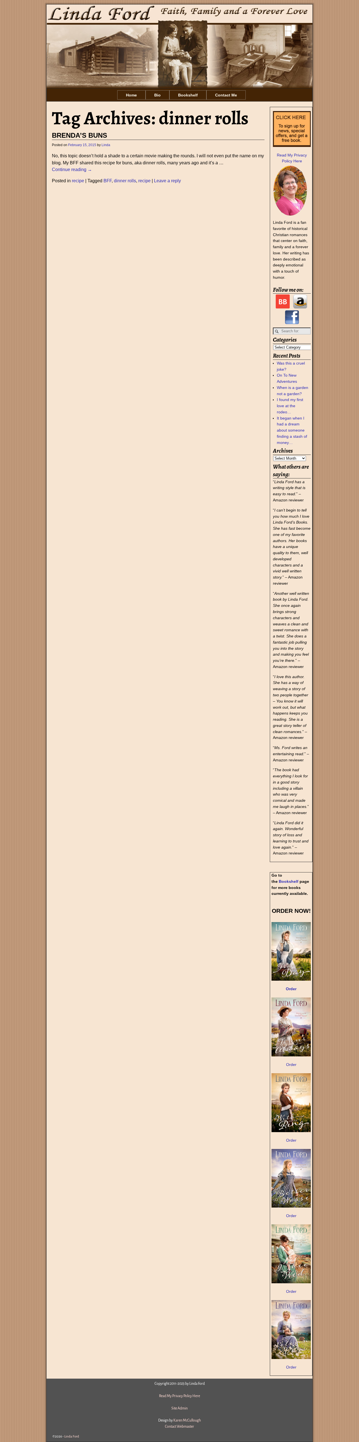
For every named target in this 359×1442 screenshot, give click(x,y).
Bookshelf (188, 95)
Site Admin (179, 1408)
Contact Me (226, 95)
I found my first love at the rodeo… (290, 405)
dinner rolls (125, 180)
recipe (78, 180)
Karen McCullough (187, 1420)
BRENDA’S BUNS (79, 135)
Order (291, 1064)
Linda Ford (71, 1436)
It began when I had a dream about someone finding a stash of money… (292, 430)
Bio (157, 95)
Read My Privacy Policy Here (179, 1396)
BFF (107, 180)
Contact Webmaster (179, 1427)
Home (131, 95)
